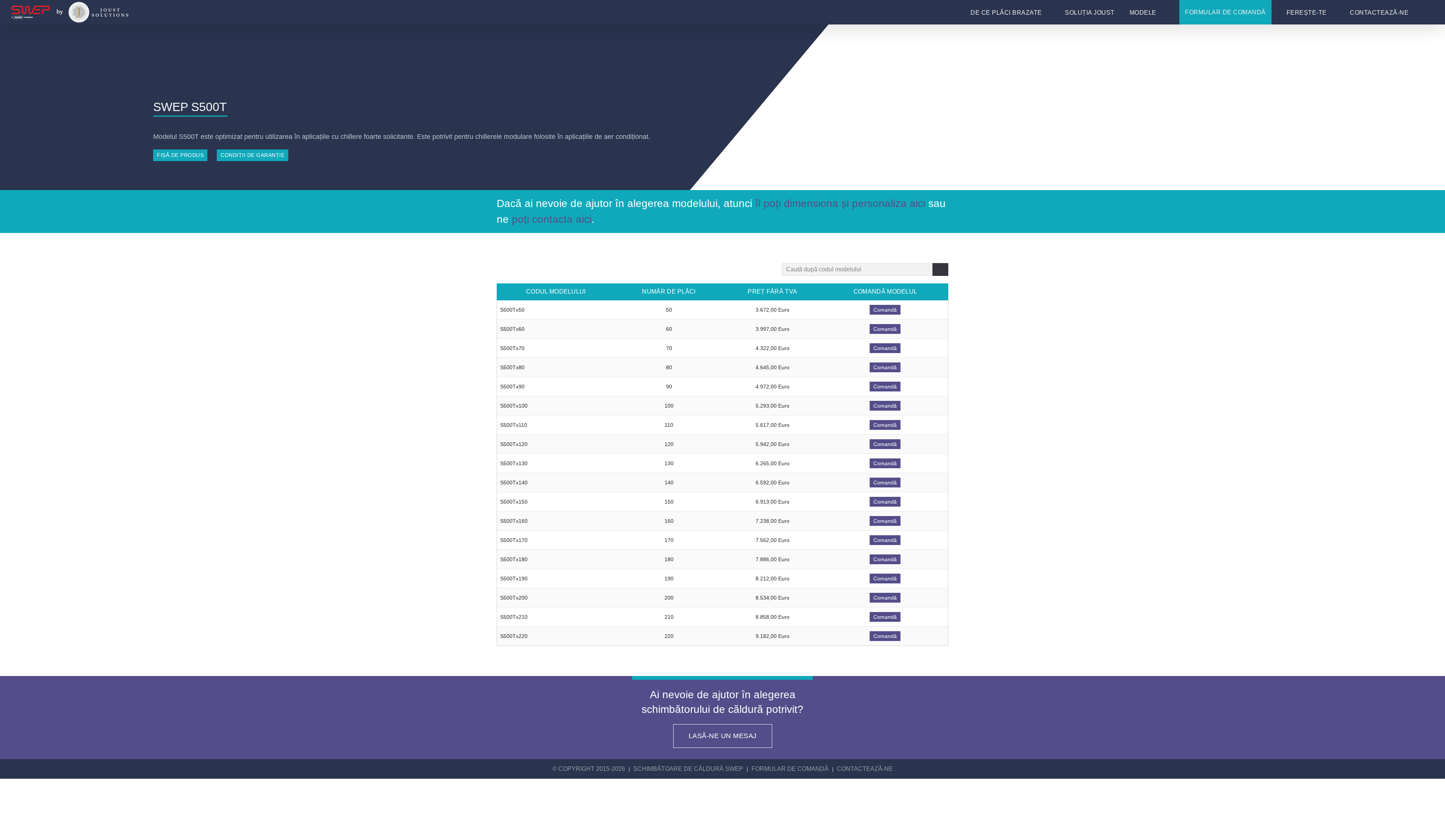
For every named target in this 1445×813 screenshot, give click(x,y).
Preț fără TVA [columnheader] (772, 291)
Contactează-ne (865, 769)
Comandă (885, 310)
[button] (1426, 13)
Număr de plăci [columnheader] (668, 291)
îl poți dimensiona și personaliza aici (840, 203)
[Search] (940, 269)
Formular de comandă (790, 769)
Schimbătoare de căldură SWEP (688, 769)
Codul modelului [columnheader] (556, 291)
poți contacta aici (552, 219)
